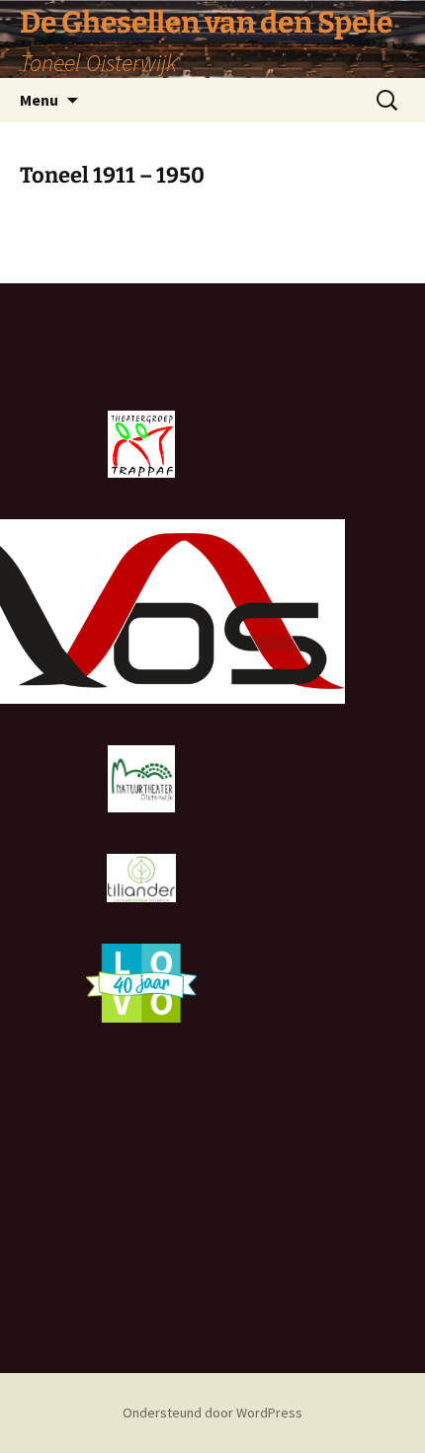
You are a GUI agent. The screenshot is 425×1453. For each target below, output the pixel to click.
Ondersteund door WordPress (212, 1412)
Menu (39, 100)
